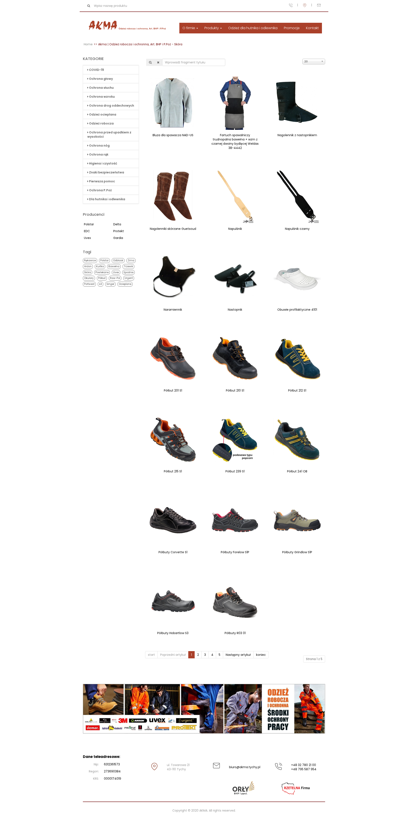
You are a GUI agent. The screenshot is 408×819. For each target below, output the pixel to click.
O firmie (189, 28)
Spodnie (128, 272)
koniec (261, 655)
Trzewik (128, 266)
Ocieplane (125, 284)
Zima (131, 260)
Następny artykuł (238, 655)
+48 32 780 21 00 (303, 765)
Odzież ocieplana (102, 114)
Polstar (89, 224)
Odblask (118, 260)
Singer (110, 284)
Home (88, 44)
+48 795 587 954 (303, 769)
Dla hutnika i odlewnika (107, 199)
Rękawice (90, 260)
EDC (87, 231)
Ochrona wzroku (102, 96)
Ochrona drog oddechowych (111, 105)
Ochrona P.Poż (100, 190)
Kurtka (100, 266)
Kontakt (312, 28)
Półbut (102, 278)
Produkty (212, 28)
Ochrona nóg (99, 145)
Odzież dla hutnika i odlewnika (253, 28)
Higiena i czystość (103, 163)
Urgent (129, 278)
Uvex (87, 238)
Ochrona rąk (98, 154)
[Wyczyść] (158, 62)
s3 (100, 284)
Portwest (89, 284)
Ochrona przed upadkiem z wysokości (109, 134)
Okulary (89, 278)
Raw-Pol (115, 278)
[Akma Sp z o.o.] (128, 25)
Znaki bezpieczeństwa (106, 172)
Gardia (118, 238)
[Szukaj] (150, 62)
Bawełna (113, 266)
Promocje (292, 28)
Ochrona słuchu (101, 88)
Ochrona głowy (101, 79)
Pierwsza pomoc (102, 181)
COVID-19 (96, 70)
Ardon (88, 266)
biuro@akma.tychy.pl (244, 767)
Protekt (118, 231)
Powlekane (102, 272)
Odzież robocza (101, 123)
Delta (117, 224)
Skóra (87, 272)
